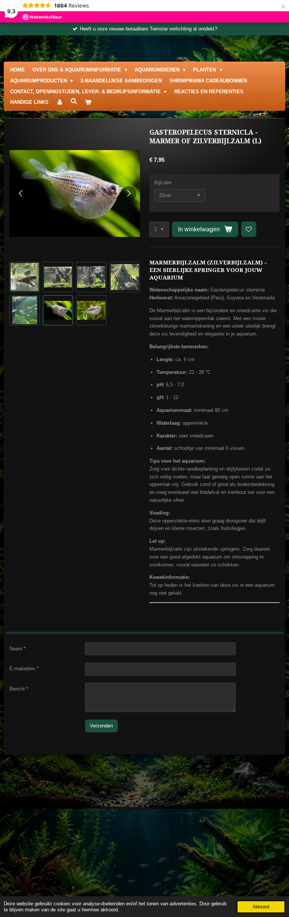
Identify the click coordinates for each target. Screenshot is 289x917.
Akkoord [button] (260, 906)
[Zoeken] (74, 101)
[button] (24, 277)
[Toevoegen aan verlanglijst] (249, 229)
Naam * (17, 648)
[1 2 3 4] (159, 229)
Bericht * (18, 689)
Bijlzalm (163, 182)
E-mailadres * (24, 668)
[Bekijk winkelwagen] (88, 102)
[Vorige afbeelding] (20, 193)
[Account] (59, 102)
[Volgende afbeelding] (128, 193)
